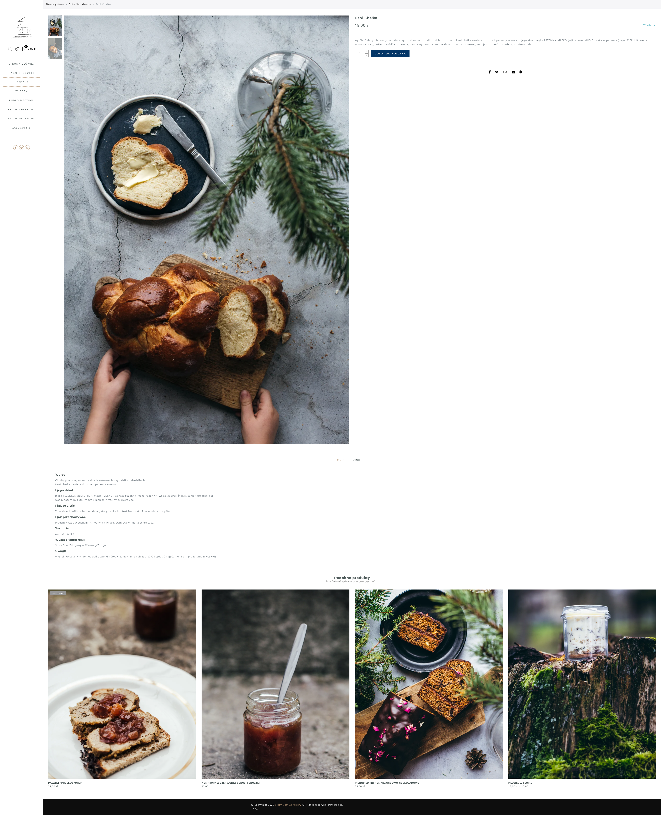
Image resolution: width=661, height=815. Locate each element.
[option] (206, 230)
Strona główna (55, 4)
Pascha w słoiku (520, 782)
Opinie (355, 460)
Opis (340, 460)
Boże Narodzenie (80, 4)
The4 (254, 809)
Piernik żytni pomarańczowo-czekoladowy (387, 782)
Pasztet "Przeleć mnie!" (65, 782)
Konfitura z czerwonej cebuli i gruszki (231, 782)
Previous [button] (70, 231)
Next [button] (338, 232)
